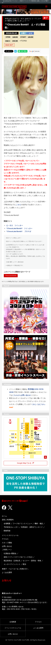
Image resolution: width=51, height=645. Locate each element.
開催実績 (7, 531)
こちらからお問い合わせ (21, 395)
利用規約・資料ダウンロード (32, 527)
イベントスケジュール (10, 535)
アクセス (5, 539)
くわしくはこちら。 (38, 404)
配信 (24, 564)
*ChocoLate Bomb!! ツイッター (19, 228)
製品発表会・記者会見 (12, 561)
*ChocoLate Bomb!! (10, 275)
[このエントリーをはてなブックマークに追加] (15, 51)
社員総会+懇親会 (10, 553)
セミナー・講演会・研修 (32, 561)
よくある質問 (7, 572)
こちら (18, 205)
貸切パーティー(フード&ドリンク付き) (18, 557)
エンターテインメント (12, 564)
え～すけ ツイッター (14, 225)
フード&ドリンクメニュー (22, 523)
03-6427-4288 (13, 602)
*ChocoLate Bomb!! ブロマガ (18, 231)
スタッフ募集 (7, 543)
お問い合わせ (7, 546)
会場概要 (7, 523)
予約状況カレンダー (11, 527)
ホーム (4, 516)
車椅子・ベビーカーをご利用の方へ (15, 569)
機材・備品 (39, 523)
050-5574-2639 (13, 609)
